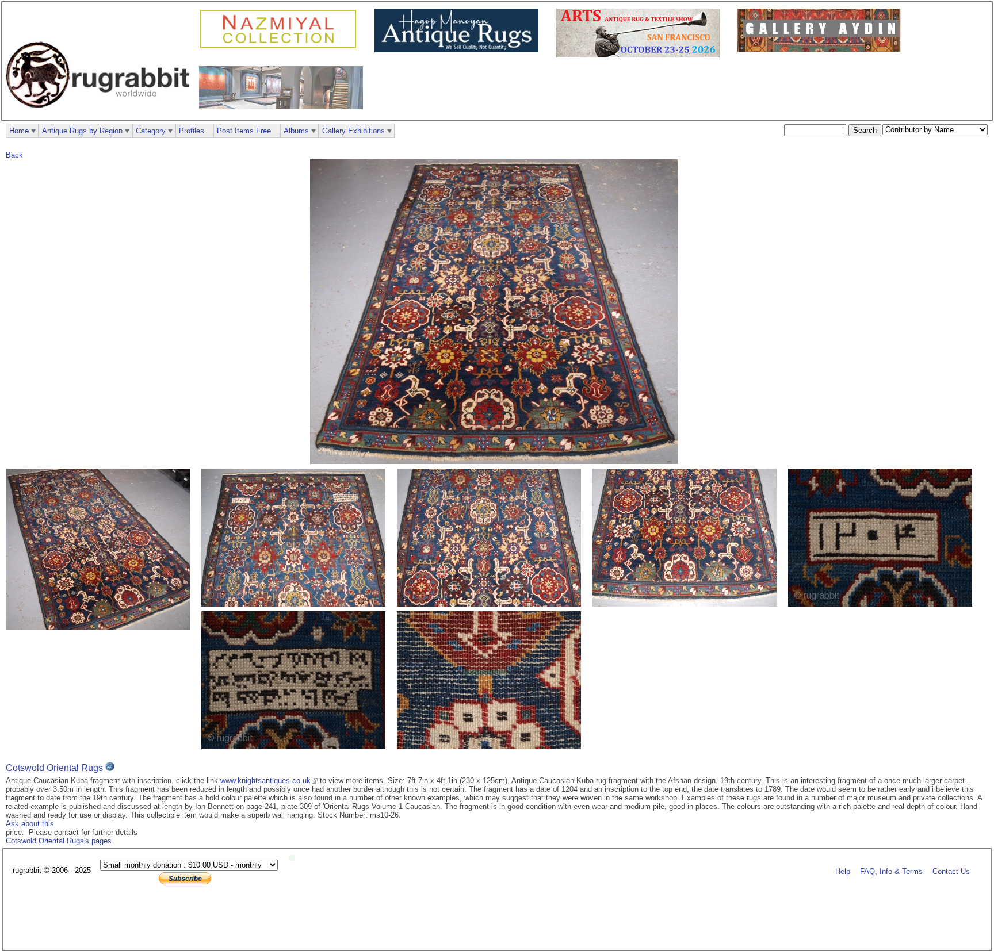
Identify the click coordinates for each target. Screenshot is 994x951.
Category (151, 130)
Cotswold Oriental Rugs (54, 768)
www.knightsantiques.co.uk (265, 780)
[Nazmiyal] (281, 47)
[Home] (100, 114)
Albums (296, 130)
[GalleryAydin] (822, 49)
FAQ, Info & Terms (891, 870)
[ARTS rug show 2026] (640, 55)
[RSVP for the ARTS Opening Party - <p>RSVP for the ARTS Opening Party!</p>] (294, 858)
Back (14, 155)
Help (842, 870)
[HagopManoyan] (459, 49)
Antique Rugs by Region (82, 130)
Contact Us (951, 870)
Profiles (191, 130)
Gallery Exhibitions (353, 130)
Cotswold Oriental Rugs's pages (59, 841)
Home (19, 130)
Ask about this (30, 823)
